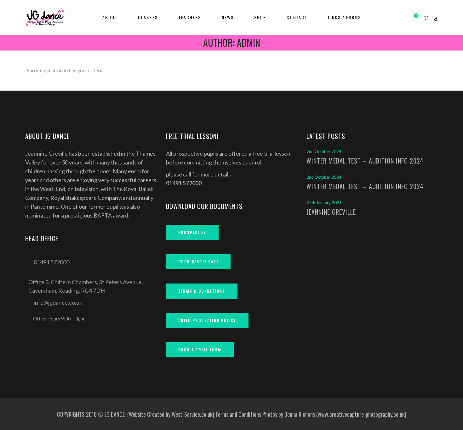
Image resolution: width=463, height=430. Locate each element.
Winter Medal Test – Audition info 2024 (365, 186)
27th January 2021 (324, 202)
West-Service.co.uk (192, 414)
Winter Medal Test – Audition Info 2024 (365, 160)
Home (203, 55)
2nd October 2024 (323, 151)
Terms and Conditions (238, 414)
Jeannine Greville (331, 212)
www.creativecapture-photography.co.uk (361, 414)
